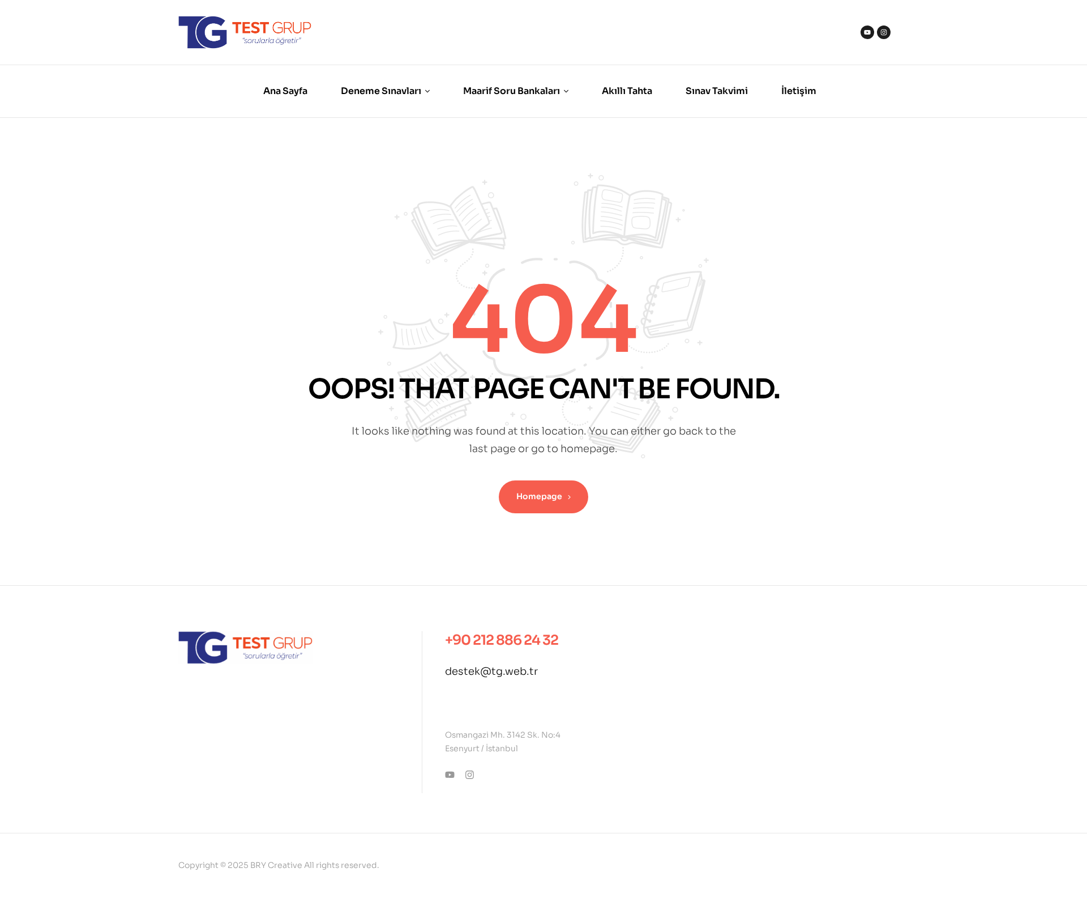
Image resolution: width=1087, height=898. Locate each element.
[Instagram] (884, 32)
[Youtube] (867, 32)
